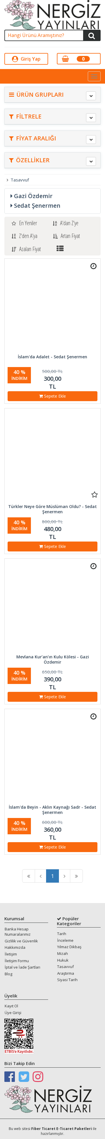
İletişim (11, 954)
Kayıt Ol (11, 1005)
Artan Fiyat (70, 236)
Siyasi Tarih (67, 979)
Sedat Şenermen (37, 205)
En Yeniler (28, 223)
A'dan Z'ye (69, 223)
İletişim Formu (17, 960)
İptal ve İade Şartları (22, 967)
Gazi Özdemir (33, 196)
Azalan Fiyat (30, 249)
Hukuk (63, 960)
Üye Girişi (13, 1012)
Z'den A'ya (28, 236)
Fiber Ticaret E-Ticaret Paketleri (61, 1128)
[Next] (64, 876)
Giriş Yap (30, 59)
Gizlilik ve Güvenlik (21, 941)
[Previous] (40, 876)
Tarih (61, 933)
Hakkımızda (15, 947)
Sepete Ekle (54, 396)
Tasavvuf (19, 180)
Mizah (62, 953)
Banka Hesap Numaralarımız (18, 931)
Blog (8, 973)
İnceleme (65, 940)
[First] (28, 876)
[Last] (76, 876)
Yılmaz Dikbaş (69, 946)
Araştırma (65, 973)
